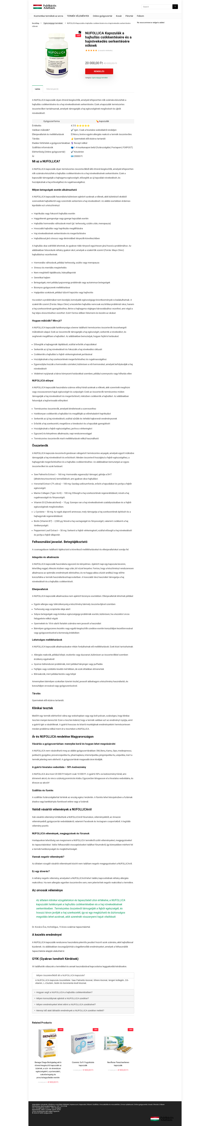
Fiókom (140, 16)
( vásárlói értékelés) (105, 50)
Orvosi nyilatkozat (127, 1104)
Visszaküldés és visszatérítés (110, 1104)
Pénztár (129, 16)
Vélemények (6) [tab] (52, 89)
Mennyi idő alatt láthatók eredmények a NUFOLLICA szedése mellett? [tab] (70, 1010)
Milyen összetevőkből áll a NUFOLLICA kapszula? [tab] (60, 975)
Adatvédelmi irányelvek (39, 1104)
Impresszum (74, 1104)
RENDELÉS (99, 71)
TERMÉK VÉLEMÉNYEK (78, 16)
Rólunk (89, 1104)
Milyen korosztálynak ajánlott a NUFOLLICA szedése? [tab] (62, 998)
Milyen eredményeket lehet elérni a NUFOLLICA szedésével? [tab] (66, 1004)
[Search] (175, 6)
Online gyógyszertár (102, 16)
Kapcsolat (82, 1104)
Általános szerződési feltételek (58, 1104)
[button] (80, 32)
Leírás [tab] (37, 89)
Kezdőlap (35, 23)
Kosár (119, 16)
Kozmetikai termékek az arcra (48, 16)
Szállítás (96, 1104)
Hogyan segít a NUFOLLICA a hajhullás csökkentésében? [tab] (64, 992)
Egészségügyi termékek (53, 23)
